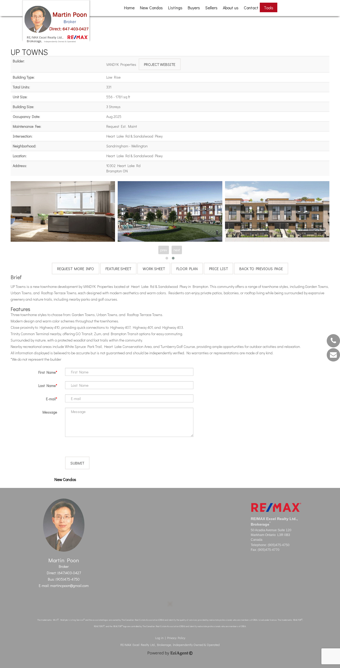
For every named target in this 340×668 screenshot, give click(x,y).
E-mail (51, 398)
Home (129, 7)
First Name (47, 372)
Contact (251, 7)
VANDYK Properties (121, 64)
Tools (268, 7)
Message (49, 412)
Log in (159, 638)
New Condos (151, 7)
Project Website (159, 64)
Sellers (211, 7)
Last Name (47, 385)
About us (231, 7)
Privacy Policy (176, 638)
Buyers (194, 7)
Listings (175, 7)
